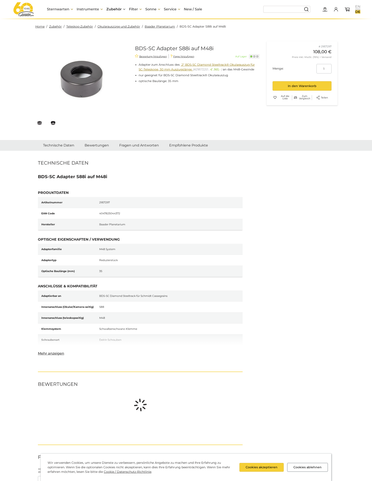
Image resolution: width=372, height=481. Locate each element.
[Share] (318, 98)
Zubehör (55, 26)
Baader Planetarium (160, 26)
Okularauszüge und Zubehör (119, 26)
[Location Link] (325, 10)
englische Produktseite (138, 411)
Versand (326, 57)
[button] (39, 123)
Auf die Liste (285, 97)
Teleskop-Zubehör (79, 26)
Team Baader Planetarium (268, 179)
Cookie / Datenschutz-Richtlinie (127, 472)
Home (40, 26)
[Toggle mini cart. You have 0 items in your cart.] (347, 10)
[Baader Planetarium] (24, 9)
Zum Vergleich (304, 97)
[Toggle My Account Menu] (336, 9)
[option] (357, 6)
